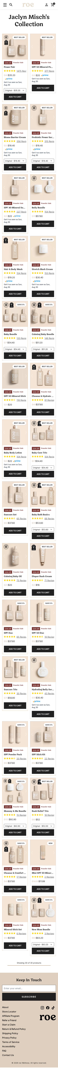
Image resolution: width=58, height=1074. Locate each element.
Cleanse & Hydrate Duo (43, 396)
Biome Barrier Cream (15, 137)
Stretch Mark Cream (42, 269)
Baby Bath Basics (41, 515)
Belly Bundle (38, 208)
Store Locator (9, 1011)
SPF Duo (8, 633)
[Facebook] (47, 1007)
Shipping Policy (10, 1033)
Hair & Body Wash (13, 269)
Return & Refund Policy (14, 1029)
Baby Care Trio (39, 453)
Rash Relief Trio (40, 811)
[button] (5, 4)
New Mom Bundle (41, 930)
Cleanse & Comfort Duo (15, 873)
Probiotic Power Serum (43, 137)
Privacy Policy (9, 1037)
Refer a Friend (9, 1020)
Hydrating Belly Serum (43, 690)
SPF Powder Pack (13, 755)
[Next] (26, 47)
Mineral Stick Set (13, 930)
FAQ (4, 1050)
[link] (15, 71)
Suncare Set (10, 515)
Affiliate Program (10, 1016)
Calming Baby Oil (13, 576)
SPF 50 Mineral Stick (15, 396)
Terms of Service (10, 1042)
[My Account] (46, 5)
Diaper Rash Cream (42, 576)
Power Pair (9, 67)
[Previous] (4, 47)
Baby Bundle (10, 334)
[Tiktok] (53, 1007)
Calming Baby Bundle (43, 334)
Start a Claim (8, 1024)
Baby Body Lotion (13, 453)
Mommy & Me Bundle (15, 811)
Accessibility (8, 1046)
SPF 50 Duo (38, 633)
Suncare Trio (10, 690)
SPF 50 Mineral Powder (43, 67)
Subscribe (29, 996)
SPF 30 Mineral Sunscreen (15, 208)
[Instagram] (42, 1007)
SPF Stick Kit (38, 755)
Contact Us (8, 1055)
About (5, 1007)
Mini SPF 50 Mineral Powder (43, 873)
